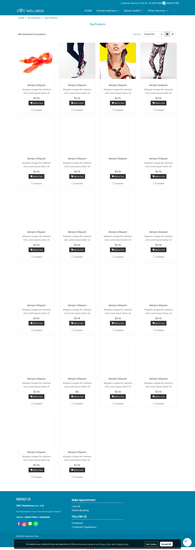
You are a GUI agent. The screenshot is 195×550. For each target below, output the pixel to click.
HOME (88, 10)
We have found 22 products (32, 34)
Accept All (166, 544)
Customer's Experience (84, 526)
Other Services (157, 10)
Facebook (77, 522)
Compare (37, 109)
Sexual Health (132, 10)
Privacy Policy (105, 544)
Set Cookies (151, 544)
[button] (175, 10)
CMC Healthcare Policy (30, 536)
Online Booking (80, 510)
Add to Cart (38, 103)
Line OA (76, 506)
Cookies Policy (122, 544)
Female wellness (107, 10)
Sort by (137, 34)
